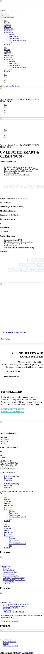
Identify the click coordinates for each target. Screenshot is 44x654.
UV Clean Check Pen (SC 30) (14, 332)
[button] (11, 376)
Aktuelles (7, 25)
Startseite (3, 99)
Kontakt (7, 44)
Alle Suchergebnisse (7, 17)
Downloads (8, 31)
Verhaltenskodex (14, 38)
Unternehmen (8, 32)
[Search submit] (1, 13)
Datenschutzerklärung (11, 476)
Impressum (8, 478)
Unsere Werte (13, 36)
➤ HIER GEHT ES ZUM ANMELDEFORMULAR (12, 410)
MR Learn (7, 27)
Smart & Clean (13, 99)
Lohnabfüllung (9, 29)
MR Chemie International (17, 40)
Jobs (10, 42)
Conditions (8, 480)
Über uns (12, 34)
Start (5, 21)
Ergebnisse (4, 15)
